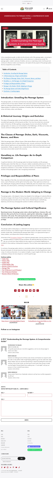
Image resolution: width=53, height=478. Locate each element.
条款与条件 (3, 441)
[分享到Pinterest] (23, 290)
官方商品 (29, 438)
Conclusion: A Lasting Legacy (12, 91)
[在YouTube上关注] (16, 467)
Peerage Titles (6, 268)
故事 (2, 434)
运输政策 (3, 445)
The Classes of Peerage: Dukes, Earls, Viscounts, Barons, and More (22, 78)
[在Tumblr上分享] (26, 290)
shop (2, 245)
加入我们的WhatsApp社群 (35, 450)
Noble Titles (5, 259)
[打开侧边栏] (1, 240)
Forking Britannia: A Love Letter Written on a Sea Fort (39, 322)
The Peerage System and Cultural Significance (16, 89)
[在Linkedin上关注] (10, 467)
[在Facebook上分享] (15, 290)
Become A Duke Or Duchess (10, 266)
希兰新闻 (5, 28)
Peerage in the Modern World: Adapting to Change (18, 86)
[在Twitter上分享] (19, 290)
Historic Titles (6, 261)
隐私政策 (3, 443)
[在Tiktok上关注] (19, 467)
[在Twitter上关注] (4, 467)
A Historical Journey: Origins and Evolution (15, 76)
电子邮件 (31, 393)
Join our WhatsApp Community (27, 279)
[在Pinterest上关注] (13, 467)
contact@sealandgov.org (27, 1)
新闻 (2, 436)
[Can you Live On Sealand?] (19, 296)
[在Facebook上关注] (2, 467)
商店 (28, 434)
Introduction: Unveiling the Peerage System (15, 73)
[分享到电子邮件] (34, 290)
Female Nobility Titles (8, 264)
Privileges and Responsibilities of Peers (14, 83)
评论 (3, 399)
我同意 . (7, 461)
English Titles (5, 263)
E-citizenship (30, 443)
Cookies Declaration (5, 447)
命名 (3, 393)
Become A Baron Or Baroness (10, 274)
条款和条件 (8, 461)
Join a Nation (3, 449)
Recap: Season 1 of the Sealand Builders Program (13, 321)
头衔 (28, 436)
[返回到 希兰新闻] (26, 296)
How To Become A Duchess (9, 272)
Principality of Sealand (16, 237)
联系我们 (3, 438)
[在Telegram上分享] (30, 290)
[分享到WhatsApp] (38, 290)
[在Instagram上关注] (7, 467)
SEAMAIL (29, 441)
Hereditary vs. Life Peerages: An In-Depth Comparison (19, 81)
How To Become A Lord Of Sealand (11, 270)
